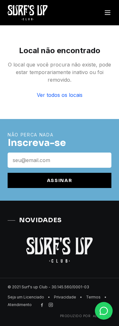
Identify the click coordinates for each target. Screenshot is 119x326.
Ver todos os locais (60, 95)
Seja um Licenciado (26, 297)
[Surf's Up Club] (28, 12)
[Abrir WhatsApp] (103, 310)
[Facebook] (41, 304)
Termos (93, 297)
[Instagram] (50, 304)
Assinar (59, 180)
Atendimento (20, 304)
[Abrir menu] (107, 12)
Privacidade (65, 297)
